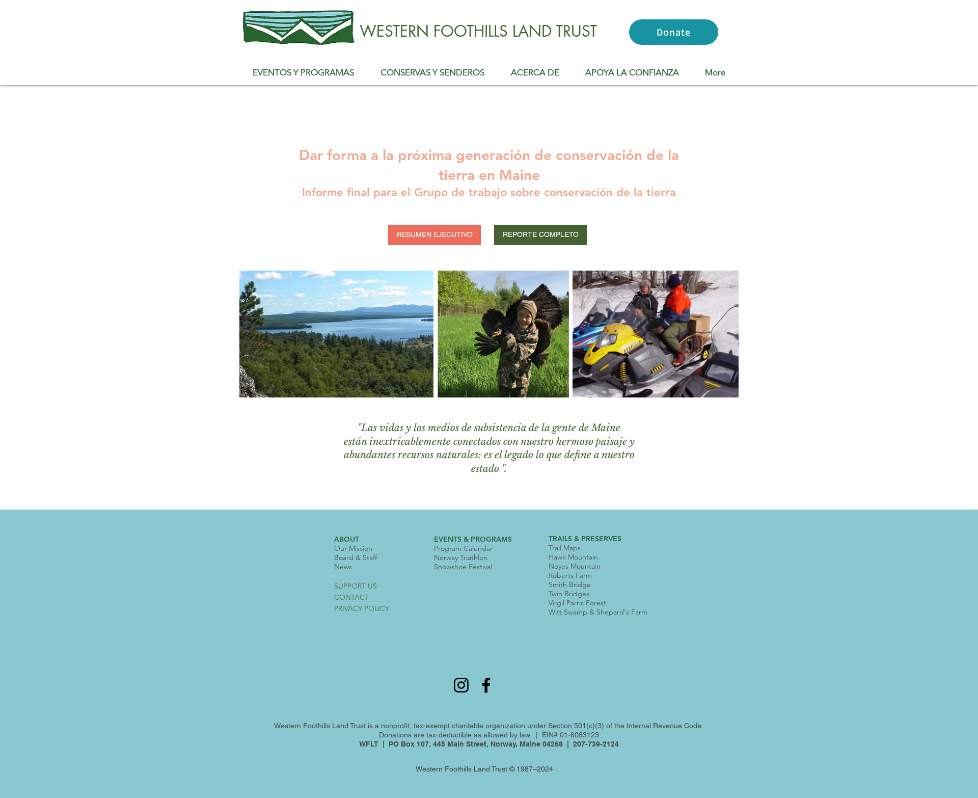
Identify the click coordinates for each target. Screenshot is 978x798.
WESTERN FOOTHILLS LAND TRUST (478, 31)
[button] (303, 72)
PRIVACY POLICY (361, 608)
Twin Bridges (569, 593)
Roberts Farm (570, 575)
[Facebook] (486, 685)
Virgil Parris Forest (577, 602)
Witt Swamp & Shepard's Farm (598, 612)
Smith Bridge (570, 584)
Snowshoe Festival (463, 566)
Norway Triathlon (460, 557)
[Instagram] (461, 685)
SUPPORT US (355, 586)
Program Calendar (463, 548)
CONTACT (351, 597)
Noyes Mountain (575, 566)
